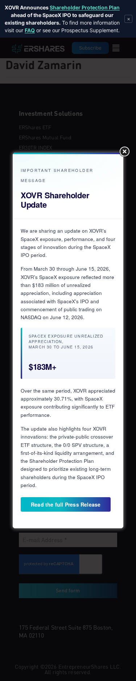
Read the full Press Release (65, 504)
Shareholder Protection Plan (85, 7)
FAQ (30, 30)
